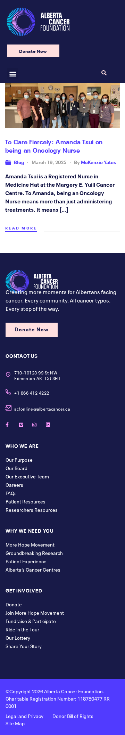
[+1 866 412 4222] (8, 392)
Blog (19, 161)
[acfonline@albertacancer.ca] (8, 408)
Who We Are (22, 445)
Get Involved (24, 590)
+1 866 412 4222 (31, 392)
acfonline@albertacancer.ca (42, 408)
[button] (12, 73)
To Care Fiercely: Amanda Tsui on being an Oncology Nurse (54, 145)
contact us (22, 355)
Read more (21, 228)
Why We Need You (29, 530)
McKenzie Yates (98, 161)
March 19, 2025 (49, 161)
